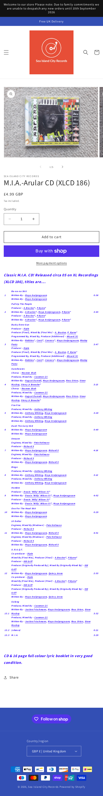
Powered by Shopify (72, 787)
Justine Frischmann (35, 609)
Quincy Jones (55, 573)
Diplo (26, 328)
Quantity (10, 209)
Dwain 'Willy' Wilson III (36, 491)
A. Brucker (60, 332)
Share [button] (14, 677)
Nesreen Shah (29, 372)
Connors (49, 340)
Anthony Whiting (43, 409)
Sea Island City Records (43, 787)
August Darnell (33, 380)
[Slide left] (40, 166)
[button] (6, 52)
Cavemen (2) (41, 376)
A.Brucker (29, 307)
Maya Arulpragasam (36, 295)
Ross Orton (72, 380)
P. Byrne (71, 332)
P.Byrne (41, 307)
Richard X (29, 446)
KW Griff (28, 561)
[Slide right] (62, 166)
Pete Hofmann (41, 442)
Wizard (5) (72, 336)
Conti (39, 340)
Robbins (29, 340)
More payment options (51, 263)
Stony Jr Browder (30, 384)
